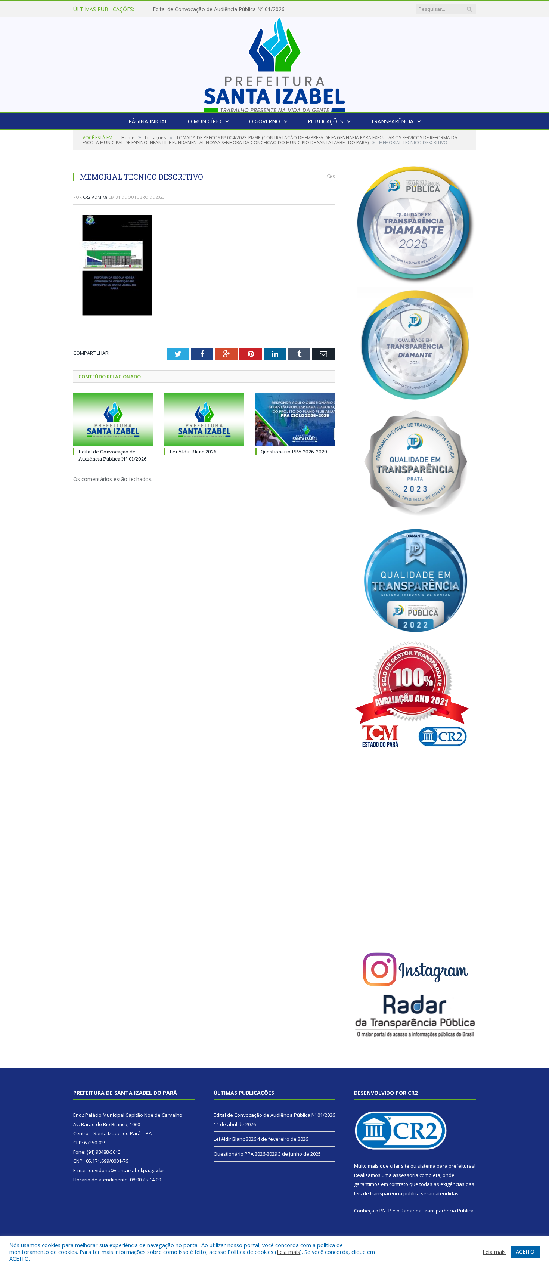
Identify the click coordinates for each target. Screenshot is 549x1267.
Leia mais (288, 1251)
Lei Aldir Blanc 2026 (176, 9)
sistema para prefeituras (446, 1165)
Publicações (325, 121)
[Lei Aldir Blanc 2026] (204, 419)
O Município (204, 121)
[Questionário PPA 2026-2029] (295, 419)
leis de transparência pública (387, 1193)
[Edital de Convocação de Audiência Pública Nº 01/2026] (113, 419)
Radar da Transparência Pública (437, 1210)
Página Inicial (148, 121)
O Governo (264, 121)
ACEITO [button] (525, 1251)
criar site (399, 1165)
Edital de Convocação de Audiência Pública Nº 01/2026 (112, 455)
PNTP (385, 1210)
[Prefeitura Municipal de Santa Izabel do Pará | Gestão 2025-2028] (274, 62)
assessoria (405, 1175)
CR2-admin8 (95, 197)
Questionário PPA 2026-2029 (294, 451)
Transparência (392, 121)
